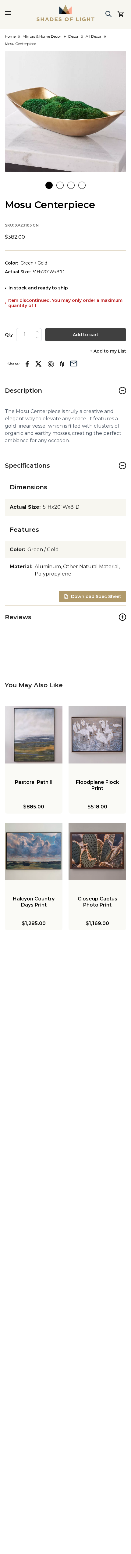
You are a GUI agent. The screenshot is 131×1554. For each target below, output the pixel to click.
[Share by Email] (73, 363)
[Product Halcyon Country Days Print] (33, 851)
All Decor (93, 36)
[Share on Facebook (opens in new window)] (27, 364)
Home (10, 36)
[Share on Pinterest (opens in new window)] (51, 364)
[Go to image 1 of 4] (49, 185)
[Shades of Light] (65, 13)
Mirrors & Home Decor (42, 36)
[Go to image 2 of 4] (60, 185)
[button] (65, 111)
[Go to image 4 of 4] (82, 185)
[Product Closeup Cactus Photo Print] (97, 851)
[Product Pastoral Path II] (33, 734)
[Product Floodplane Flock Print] (97, 734)
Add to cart (85, 334)
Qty (9, 334)
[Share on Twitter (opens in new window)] (38, 363)
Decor (73, 36)
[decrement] (37, 338)
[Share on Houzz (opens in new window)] (62, 364)
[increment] (37, 332)
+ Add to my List (108, 351)
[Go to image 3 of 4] (71, 185)
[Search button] (108, 14)
